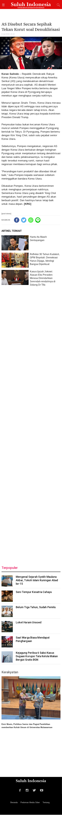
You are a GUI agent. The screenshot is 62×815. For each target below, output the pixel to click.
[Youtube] (41, 790)
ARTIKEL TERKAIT (12, 230)
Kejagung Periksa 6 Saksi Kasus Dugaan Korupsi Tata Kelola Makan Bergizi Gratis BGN (37, 656)
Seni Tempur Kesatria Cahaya (34, 592)
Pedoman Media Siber (30, 802)
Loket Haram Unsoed (29, 622)
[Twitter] (23, 220)
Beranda (14, 802)
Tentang (46, 802)
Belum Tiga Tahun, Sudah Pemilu (36, 607)
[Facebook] (16, 220)
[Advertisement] (31, 424)
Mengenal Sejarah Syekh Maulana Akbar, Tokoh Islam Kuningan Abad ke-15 (37, 580)
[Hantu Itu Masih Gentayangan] (15, 242)
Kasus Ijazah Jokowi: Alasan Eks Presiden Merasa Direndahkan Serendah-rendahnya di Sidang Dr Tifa (42, 278)
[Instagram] (27, 790)
